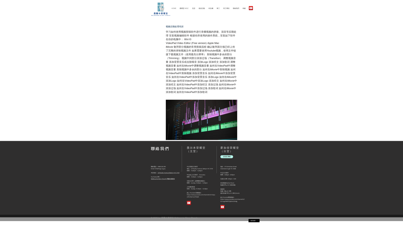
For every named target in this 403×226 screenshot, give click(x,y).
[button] (184, 8)
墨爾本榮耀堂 (161, 13)
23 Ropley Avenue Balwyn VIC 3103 (168, 173)
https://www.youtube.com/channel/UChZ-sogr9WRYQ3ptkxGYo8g (232, 200)
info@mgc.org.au (160, 169)
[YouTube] (251, 8)
